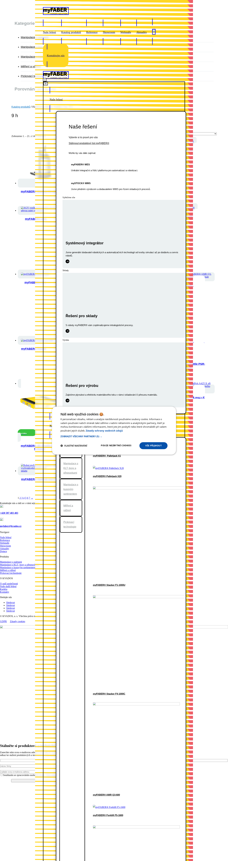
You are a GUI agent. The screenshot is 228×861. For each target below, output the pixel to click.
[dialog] (114, 430)
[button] (114, 436)
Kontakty (4, 592)
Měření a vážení (31, 66)
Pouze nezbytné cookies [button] (116, 445)
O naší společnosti (9, 583)
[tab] (71, 468)
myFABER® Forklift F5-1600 (108, 815)
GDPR (3, 621)
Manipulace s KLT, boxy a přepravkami (70, 468)
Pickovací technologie (34, 76)
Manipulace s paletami (35, 37)
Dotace (3, 551)
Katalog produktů (20, 107)
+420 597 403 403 (9, 513)
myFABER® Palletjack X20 (107, 476)
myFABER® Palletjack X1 (107, 455)
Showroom (5, 545)
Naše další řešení (8, 586)
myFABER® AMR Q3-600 (106, 794)
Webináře (4, 543)
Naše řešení (5, 537)
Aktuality (4, 548)
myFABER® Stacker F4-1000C (109, 693)
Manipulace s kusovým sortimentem (70, 489)
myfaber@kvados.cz (10, 526)
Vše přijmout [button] (153, 445)
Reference (5, 540)
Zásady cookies (17, 621)
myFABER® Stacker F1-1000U (109, 585)
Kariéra (3, 589)
